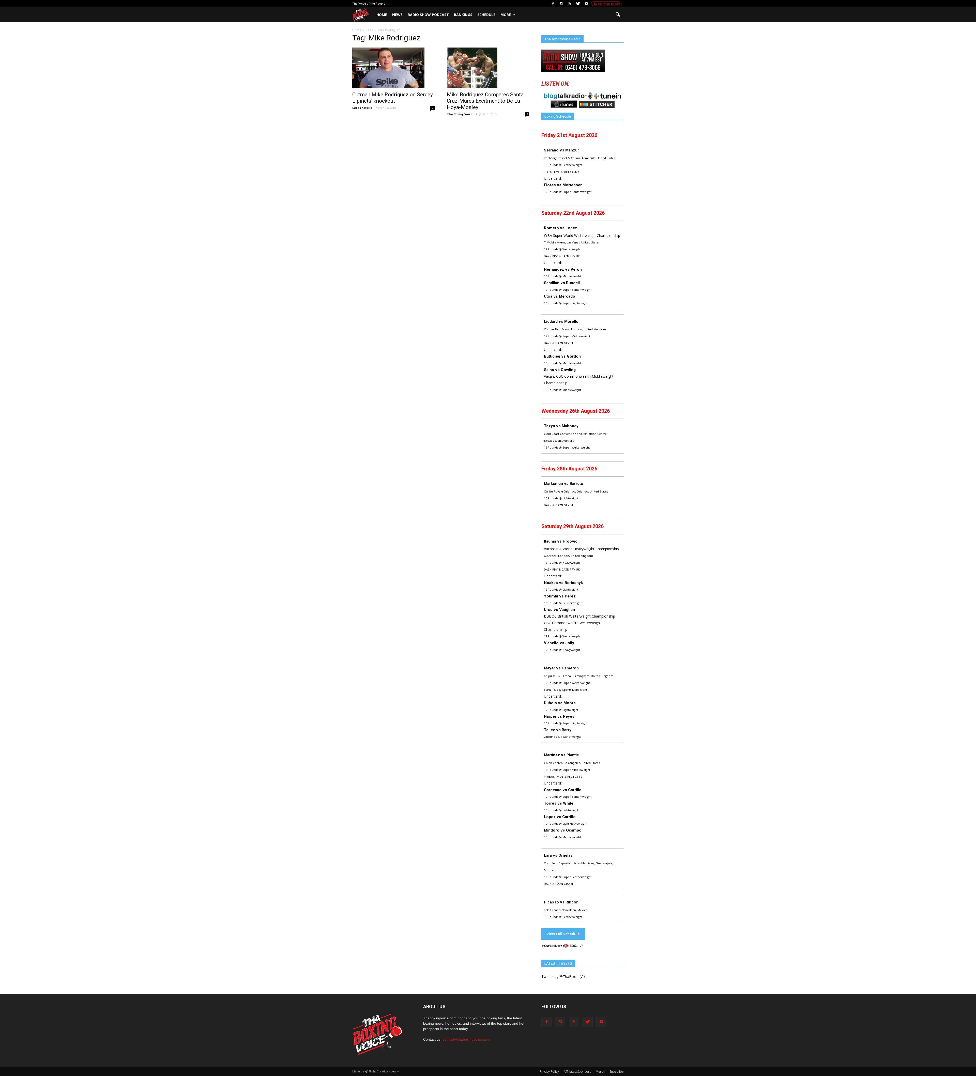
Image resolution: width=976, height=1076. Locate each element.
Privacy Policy (549, 1071)
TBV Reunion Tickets (606, 4)
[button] (618, 15)
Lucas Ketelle (362, 108)
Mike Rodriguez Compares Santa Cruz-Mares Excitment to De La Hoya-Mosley (485, 100)
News (397, 14)
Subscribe (616, 1071)
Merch (600, 1071)
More (505, 14)
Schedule (486, 14)
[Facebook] (553, 4)
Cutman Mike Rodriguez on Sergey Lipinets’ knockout (392, 97)
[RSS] (569, 4)
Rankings (463, 14)
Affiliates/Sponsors (577, 1071)
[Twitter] (578, 4)
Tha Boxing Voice (459, 114)
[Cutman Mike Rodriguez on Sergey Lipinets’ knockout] (393, 68)
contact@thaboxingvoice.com (466, 1039)
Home (381, 14)
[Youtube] (586, 4)
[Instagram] (561, 4)
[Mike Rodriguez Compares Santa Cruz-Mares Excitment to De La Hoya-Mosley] (488, 68)
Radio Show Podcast (428, 14)
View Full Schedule (563, 933)
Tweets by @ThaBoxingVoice (565, 976)
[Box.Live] (563, 946)
